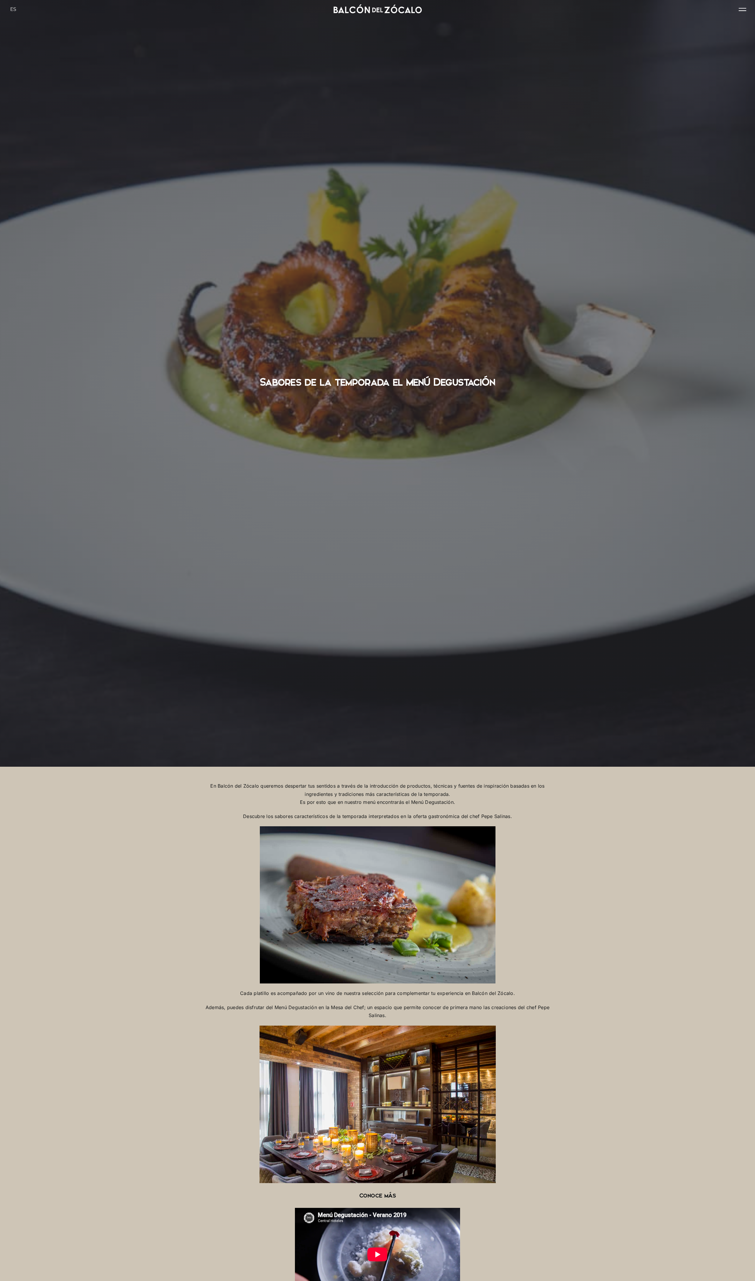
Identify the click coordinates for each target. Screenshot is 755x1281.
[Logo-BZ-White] (377, 7)
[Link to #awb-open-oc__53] (742, 9)
